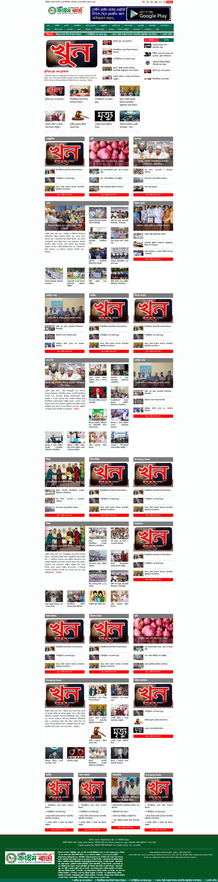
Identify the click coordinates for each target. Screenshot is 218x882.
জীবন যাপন (58, 29)
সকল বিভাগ (165, 25)
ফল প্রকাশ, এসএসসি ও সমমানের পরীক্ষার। (119, 542)
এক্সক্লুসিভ (103, 25)
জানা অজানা (129, 25)
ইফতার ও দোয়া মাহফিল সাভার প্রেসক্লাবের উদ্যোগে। (119, 425)
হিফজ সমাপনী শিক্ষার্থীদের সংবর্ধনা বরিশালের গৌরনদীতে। (153, 163)
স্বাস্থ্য (157, 29)
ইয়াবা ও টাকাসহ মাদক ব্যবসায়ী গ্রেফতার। (119, 762)
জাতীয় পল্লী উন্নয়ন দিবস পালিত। (155, 234)
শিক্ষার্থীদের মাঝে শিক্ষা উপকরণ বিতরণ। (64, 880)
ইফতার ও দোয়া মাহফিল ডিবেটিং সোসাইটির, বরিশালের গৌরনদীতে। (54, 447)
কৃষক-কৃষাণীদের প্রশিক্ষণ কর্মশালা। (112, 187)
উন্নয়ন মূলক (140, 203)
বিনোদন (88, 29)
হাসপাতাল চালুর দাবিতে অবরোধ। (156, 178)
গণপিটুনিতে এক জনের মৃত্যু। (94, 880)
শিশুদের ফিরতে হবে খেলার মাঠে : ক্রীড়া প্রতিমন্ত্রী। (65, 227)
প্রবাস (79, 29)
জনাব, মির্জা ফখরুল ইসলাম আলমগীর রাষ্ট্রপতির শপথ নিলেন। (87, 34)
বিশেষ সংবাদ (99, 29)
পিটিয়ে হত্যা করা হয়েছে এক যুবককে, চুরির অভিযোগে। (162, 54)
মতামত (111, 29)
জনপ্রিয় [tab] (166, 40)
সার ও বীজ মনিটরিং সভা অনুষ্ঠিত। (111, 178)
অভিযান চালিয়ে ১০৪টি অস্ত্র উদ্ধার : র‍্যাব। (54, 762)
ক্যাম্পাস (138, 138)
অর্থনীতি (57, 25)
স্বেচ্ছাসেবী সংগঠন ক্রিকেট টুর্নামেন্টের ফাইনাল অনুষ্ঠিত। (76, 283)
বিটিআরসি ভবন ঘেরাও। (121, 812)
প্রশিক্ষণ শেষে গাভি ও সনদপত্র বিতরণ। (153, 225)
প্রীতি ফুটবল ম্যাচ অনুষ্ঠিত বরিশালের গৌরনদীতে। (119, 282)
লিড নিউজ (94, 459)
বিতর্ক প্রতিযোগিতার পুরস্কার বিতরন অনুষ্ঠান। (119, 564)
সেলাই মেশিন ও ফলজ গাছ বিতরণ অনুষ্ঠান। (131, 34)
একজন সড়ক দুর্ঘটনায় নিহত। (154, 728)
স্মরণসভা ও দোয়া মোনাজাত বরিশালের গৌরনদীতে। (119, 379)
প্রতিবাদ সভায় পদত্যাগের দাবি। (66, 335)
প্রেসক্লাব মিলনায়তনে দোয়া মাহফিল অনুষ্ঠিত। (119, 446)
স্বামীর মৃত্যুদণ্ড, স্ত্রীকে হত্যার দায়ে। (163, 34)
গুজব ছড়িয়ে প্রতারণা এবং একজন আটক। (54, 605)
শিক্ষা (48, 459)
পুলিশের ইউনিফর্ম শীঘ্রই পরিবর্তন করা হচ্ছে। (161, 63)
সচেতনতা (136, 29)
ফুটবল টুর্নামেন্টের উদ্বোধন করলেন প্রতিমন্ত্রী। (98, 221)
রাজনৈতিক (152, 25)
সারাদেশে (148, 29)
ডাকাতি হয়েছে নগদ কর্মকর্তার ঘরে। (159, 46)
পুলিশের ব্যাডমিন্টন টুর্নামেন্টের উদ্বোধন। (98, 262)
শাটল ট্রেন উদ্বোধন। (151, 187)
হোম (48, 25)
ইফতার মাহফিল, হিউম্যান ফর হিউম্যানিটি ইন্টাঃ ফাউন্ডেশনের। (98, 425)
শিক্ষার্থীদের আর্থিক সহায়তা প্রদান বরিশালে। (76, 605)
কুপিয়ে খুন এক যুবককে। (36, 880)
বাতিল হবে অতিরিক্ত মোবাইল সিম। (125, 816)
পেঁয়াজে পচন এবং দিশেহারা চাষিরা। (109, 161)
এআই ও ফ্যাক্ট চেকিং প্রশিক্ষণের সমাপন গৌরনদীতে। (125, 799)
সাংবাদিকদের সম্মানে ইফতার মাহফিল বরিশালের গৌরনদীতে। (119, 402)
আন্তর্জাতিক (77, 25)
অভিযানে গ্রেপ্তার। (72, 761)
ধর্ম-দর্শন (70, 29)
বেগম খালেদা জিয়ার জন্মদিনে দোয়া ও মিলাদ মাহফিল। (98, 379)
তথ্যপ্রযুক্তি (140, 25)
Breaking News (142, 459)
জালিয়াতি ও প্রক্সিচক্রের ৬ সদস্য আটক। (65, 317)
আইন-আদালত (91, 25)
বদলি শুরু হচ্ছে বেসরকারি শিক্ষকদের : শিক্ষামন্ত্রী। (119, 221)
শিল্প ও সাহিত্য (124, 29)
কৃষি (92, 138)
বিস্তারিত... (90, 80)
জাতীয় (66, 25)
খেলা (48, 29)
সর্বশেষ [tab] (151, 40)
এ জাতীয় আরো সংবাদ (65, 195)
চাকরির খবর (116, 25)
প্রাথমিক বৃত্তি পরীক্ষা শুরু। (97, 604)
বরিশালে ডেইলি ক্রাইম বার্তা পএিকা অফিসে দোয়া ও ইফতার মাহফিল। (76, 447)
